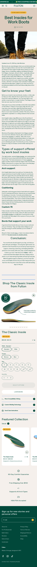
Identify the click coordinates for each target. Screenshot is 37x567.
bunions (11, 136)
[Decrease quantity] (4, 378)
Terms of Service (25, 530)
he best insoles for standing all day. (17, 235)
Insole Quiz (5, 542)
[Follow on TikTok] (12, 556)
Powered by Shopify (15, 561)
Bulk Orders (5, 533)
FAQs (21, 539)
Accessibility (23, 536)
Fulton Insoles (20, 156)
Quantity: (4, 374)
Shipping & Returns (25, 533)
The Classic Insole (14, 332)
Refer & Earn (5, 539)
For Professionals (7, 530)
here (16, 233)
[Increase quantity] (11, 378)
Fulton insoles (9, 214)
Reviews (4, 536)
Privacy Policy (24, 527)
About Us (4, 527)
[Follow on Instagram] (7, 556)
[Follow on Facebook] (3, 556)
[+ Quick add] (26, 452)
